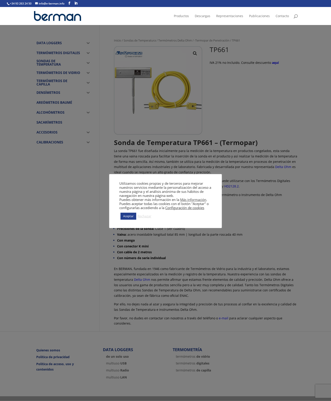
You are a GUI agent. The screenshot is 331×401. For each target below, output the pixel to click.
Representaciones (229, 16)
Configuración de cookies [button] (184, 207)
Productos (181, 16)
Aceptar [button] (128, 216)
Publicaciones (259, 16)
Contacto (282, 16)
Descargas (202, 16)
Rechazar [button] (144, 216)
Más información (193, 200)
